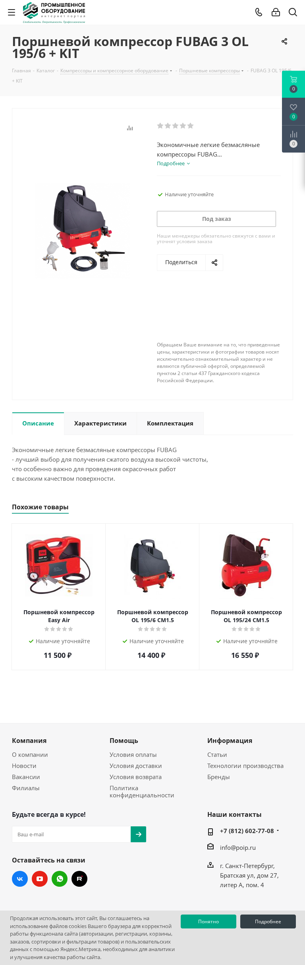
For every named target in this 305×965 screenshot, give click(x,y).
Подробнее (268, 921)
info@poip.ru (238, 847)
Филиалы (26, 788)
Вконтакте (20, 879)
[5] (191, 126)
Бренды (218, 777)
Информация (229, 740)
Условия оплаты (133, 754)
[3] (176, 126)
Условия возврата (136, 777)
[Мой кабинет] (276, 12)
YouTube (40, 879)
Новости (24, 766)
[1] (160, 126)
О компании (30, 754)
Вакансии (26, 777)
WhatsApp (60, 879)
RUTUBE (79, 879)
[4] (183, 126)
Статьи (217, 754)
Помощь (124, 740)
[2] (168, 126)
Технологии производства (245, 766)
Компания (29, 740)
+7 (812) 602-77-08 (247, 831)
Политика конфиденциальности (142, 791)
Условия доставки (136, 766)
